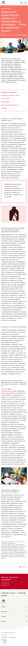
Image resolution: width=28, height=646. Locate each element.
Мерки (5, 108)
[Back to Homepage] (3, 2)
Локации (3, 616)
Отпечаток (4, 635)
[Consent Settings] (4, 641)
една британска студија (8, 391)
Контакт (5, 584)
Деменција (7, 102)
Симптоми (6, 98)
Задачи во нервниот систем (11, 95)
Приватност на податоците (8, 637)
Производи (4, 611)
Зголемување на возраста (11, 105)
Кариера (3, 621)
